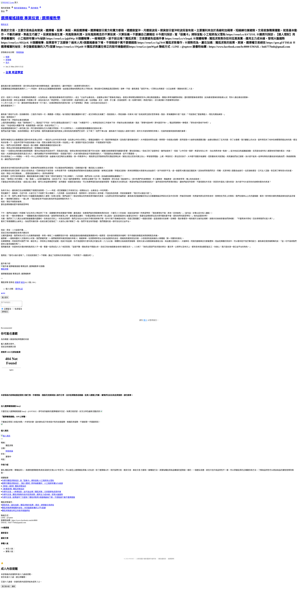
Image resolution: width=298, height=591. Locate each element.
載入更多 (5, 297)
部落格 (8, 60)
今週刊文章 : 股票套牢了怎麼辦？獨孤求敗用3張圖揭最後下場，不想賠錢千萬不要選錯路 (38, 497)
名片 (7, 63)
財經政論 (20, 52)
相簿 (7, 57)
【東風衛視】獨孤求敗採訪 (13, 489)
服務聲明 (171, 559)
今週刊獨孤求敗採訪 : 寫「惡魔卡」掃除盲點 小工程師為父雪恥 (28, 481)
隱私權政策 (162, 559)
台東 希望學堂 (14, 72)
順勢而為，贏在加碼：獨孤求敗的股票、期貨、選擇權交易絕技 (28, 505)
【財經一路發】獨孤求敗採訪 (14, 486)
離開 (13, 586)
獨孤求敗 (4, 269)
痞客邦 (17, 282)
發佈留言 (5, 312)
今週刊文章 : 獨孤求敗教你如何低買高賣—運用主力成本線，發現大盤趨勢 (32, 494)
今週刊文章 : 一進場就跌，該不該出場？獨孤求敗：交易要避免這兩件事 (31, 492)
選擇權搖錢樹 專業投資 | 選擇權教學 (30, 18)
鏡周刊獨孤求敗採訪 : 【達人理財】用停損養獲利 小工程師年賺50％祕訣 (32, 483)
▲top (3, 293)
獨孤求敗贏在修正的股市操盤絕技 (16, 511)
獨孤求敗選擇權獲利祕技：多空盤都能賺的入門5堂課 (24, 508)
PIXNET (131, 559)
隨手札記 (19, 289)
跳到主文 (4, 24)
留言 (23, 282)
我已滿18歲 (6, 586)
